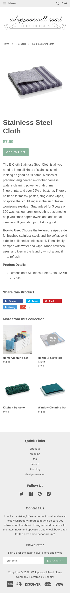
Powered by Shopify (41, 576)
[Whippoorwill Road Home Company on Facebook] (30, 494)
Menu (12, 3)
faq (35, 458)
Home (6, 44)
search (35, 464)
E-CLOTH (21, 44)
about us (35, 448)
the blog (35, 469)
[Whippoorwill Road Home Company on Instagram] (48, 494)
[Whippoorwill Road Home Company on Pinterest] (40, 494)
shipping (35, 453)
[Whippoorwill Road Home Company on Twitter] (21, 494)
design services (35, 474)
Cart (64, 3)
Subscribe (55, 561)
